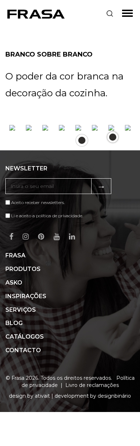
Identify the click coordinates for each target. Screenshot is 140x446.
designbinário (114, 396)
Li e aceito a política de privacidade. (47, 215)
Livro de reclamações (92, 385)
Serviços (20, 309)
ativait (42, 396)
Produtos (23, 269)
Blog (14, 323)
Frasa (15, 255)
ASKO (13, 282)
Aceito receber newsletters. (37, 202)
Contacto (23, 350)
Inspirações (25, 296)
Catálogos (24, 336)
